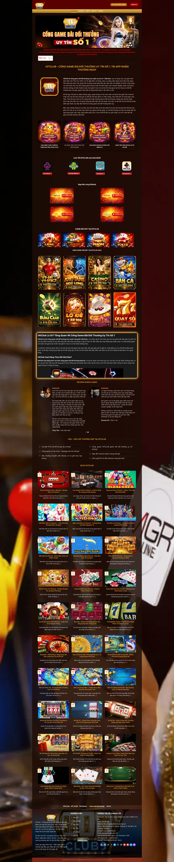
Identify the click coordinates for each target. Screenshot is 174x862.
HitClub (66, 78)
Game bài (81, 11)
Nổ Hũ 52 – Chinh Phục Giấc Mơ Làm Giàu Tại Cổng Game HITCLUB (87, 719)
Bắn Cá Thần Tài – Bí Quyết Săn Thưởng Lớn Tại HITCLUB (53, 686)
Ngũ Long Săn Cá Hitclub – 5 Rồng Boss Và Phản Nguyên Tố (87, 522)
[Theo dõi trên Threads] (117, 842)
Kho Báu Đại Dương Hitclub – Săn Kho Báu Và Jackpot (87, 555)
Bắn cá (94, 11)
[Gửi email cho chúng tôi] (121, 842)
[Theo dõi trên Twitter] (114, 842)
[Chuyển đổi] (40, 445)
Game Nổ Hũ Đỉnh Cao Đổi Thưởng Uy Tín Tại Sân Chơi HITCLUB (53, 719)
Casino (100, 11)
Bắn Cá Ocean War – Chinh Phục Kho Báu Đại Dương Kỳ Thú (87, 686)
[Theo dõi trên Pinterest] (124, 842)
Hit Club (60, 836)
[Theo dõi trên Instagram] (104, 842)
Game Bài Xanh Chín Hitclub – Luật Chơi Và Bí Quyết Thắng (53, 621)
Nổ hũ (88, 11)
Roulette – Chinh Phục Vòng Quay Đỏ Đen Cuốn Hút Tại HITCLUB (53, 653)
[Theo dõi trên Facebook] (101, 842)
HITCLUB (74, 11)
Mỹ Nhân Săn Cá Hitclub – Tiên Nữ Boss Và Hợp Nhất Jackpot (53, 522)
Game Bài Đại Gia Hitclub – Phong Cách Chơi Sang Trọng (120, 588)
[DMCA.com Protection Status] (82, 837)
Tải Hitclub (83, 804)
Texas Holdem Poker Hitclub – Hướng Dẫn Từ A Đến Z (53, 489)
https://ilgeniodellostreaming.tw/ (84, 857)
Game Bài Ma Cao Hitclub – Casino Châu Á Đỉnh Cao (87, 588)
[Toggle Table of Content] (49, 58)
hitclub (106, 838)
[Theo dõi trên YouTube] (127, 842)
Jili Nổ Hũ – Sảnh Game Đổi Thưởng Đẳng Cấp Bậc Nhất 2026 (120, 719)
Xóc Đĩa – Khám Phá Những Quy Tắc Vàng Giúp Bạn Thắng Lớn (87, 621)
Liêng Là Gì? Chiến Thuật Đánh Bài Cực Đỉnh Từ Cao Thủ (120, 752)
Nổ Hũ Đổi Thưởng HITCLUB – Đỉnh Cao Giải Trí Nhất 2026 (87, 752)
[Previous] (42, 409)
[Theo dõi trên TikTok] (108, 842)
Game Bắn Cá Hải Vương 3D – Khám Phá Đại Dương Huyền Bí (121, 653)
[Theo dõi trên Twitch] (134, 842)
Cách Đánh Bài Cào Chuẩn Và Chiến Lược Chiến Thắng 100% (53, 785)
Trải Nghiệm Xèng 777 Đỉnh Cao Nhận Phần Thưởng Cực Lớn (120, 621)
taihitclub (113, 838)
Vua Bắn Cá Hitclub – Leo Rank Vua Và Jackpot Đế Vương (120, 522)
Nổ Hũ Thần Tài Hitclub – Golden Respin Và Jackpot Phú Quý (53, 588)
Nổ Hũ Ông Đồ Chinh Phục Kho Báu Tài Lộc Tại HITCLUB (53, 752)
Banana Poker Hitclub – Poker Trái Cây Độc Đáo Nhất (120, 489)
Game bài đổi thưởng (97, 804)
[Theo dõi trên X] (111, 842)
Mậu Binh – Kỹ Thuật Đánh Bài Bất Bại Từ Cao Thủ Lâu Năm (87, 785)
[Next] (131, 409)
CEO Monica (113, 836)
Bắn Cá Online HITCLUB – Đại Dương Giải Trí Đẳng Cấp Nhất (120, 686)
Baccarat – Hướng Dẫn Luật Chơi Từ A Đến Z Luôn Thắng (120, 785)
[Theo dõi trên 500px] (131, 842)
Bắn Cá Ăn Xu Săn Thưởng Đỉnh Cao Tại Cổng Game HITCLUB (87, 653)
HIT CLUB (74, 804)
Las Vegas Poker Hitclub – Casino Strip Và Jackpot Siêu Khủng (87, 489)
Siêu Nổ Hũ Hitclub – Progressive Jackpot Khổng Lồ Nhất (121, 555)
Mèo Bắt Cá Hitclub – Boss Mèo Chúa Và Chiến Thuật (53, 555)
